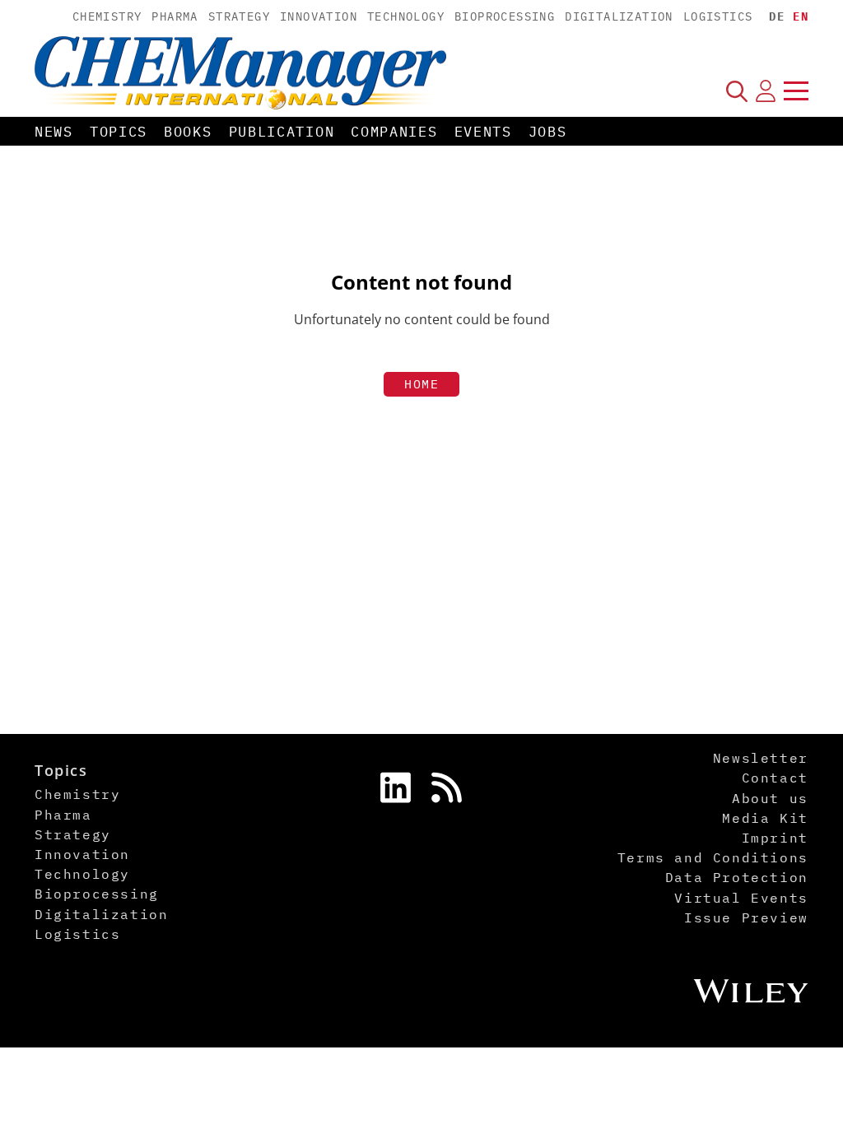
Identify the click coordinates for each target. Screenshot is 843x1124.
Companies (394, 132)
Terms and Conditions (712, 857)
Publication (282, 132)
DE (777, 16)
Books (188, 132)
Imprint (775, 837)
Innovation (318, 16)
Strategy (239, 16)
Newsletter (760, 758)
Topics (118, 132)
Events (483, 132)
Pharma (174, 16)
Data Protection (736, 877)
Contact (775, 777)
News (54, 132)
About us (770, 798)
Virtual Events (741, 897)
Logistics (718, 16)
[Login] (765, 90)
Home (421, 384)
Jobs (548, 132)
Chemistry (107, 16)
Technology (406, 16)
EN (800, 16)
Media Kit (765, 818)
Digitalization (619, 16)
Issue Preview (746, 917)
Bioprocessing (504, 16)
